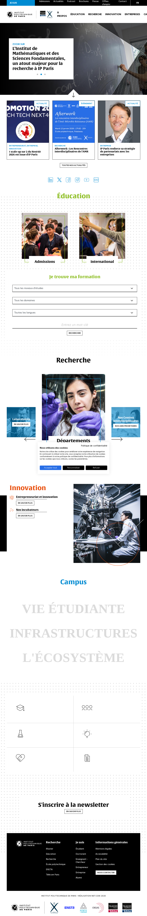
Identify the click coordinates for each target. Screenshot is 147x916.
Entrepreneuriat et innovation (37, 496)
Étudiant (80, 848)
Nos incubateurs (27, 509)
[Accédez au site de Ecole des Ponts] (83, 908)
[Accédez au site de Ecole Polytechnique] (54, 907)
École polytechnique (55, 864)
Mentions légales (103, 848)
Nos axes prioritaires (126, 426)
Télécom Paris (52, 874)
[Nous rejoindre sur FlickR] (96, 180)
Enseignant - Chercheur (82, 861)
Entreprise (80, 872)
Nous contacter (106, 872)
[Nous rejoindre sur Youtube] (86, 180)
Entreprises (132, 14)
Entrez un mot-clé (74, 325)
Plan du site (101, 859)
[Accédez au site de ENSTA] (69, 908)
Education (51, 854)
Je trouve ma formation (74, 276)
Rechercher (75, 333)
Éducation (77, 14)
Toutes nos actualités (73, 165)
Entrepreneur (82, 867)
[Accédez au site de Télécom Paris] (113, 908)
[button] (21, 3)
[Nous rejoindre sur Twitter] (59, 180)
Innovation (113, 14)
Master (49, 848)
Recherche (95, 14)
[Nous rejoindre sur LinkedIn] (50, 179)
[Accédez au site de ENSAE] (98, 908)
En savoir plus (21, 424)
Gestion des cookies (105, 864)
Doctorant (81, 854)
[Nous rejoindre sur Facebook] (68, 179)
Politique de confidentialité (94, 445)
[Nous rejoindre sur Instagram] (77, 179)
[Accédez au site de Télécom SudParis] (127, 908)
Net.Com (95, 895)
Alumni (79, 877)
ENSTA (49, 869)
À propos (62, 14)
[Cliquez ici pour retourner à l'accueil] (19, 14)
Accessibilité (101, 854)
